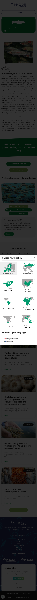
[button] (34, 257)
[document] (18, 300)
